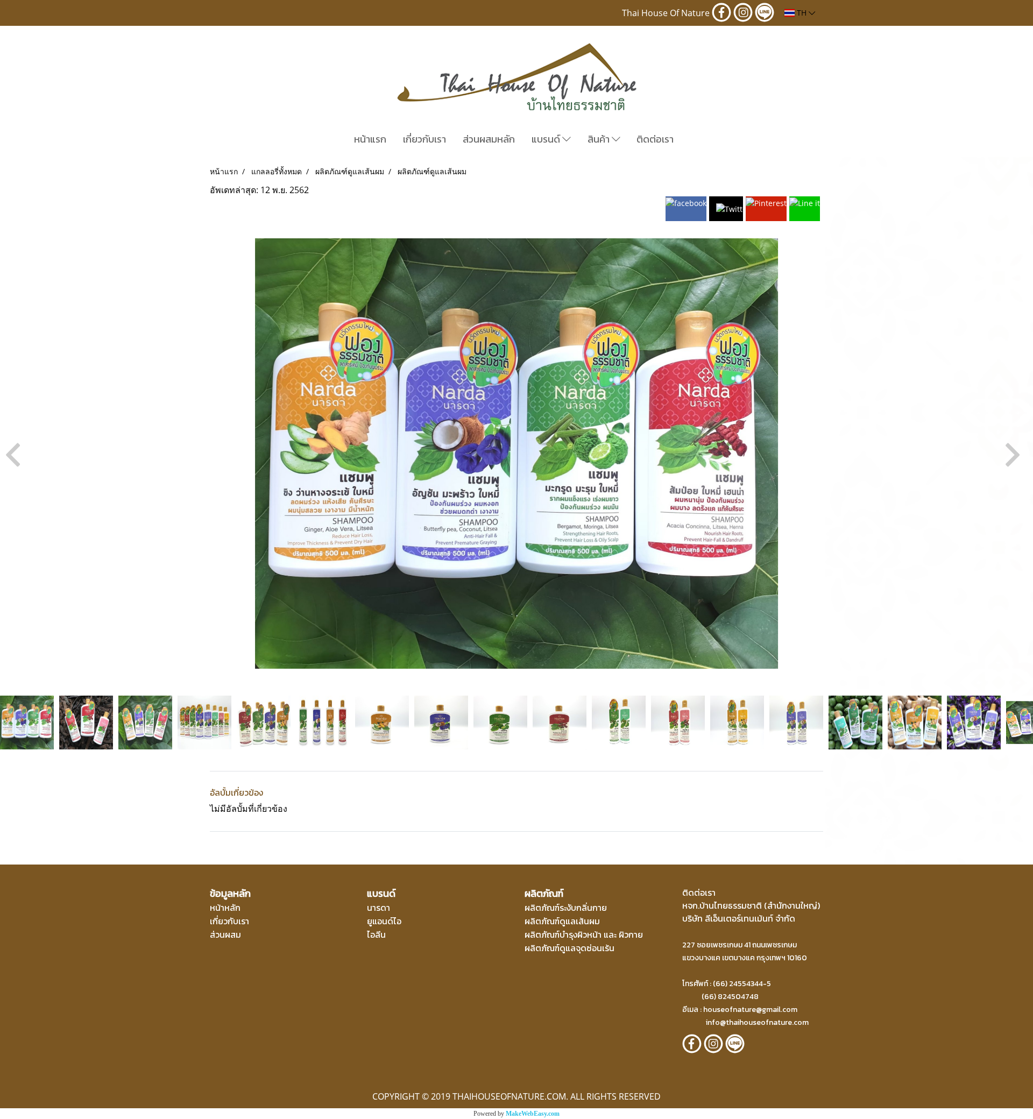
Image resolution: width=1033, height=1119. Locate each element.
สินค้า (600, 139)
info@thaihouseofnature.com (757, 1022)
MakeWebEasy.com (533, 1113)
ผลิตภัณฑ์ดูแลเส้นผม (562, 921)
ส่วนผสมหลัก (489, 139)
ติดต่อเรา (655, 139)
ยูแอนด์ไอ (384, 921)
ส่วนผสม (225, 934)
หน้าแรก (370, 139)
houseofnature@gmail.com (750, 1009)
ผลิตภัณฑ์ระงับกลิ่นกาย (566, 907)
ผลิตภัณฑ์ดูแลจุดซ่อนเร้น (569, 947)
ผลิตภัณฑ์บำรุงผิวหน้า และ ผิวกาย (584, 934)
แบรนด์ (547, 139)
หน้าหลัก (225, 907)
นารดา (378, 907)
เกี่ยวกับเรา (424, 139)
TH (802, 13)
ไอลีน (376, 934)
